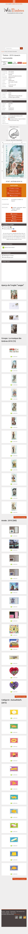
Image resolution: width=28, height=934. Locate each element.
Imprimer (14, 220)
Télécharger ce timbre (8, 255)
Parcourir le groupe (21, 517)
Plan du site (13, 912)
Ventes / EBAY (6, 227)
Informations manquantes (14, 193)
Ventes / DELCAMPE (8, 228)
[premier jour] (14, 306)
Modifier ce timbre (14, 188)
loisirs (16, 118)
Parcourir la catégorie (20, 879)
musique (12, 118)
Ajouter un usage (14, 190)
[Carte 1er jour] (14, 294)
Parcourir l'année (21, 696)
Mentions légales (6, 912)
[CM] (14, 328)
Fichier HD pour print (8, 257)
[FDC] (14, 317)
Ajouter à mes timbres (10, 247)
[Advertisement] (14, 29)
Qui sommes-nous (21, 911)
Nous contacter (14, 195)
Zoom (14, 218)
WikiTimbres (17, 914)
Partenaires (13, 911)
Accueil (2, 51)
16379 (9, 4)
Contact (7, 911)
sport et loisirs (22, 118)
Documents (14, 214)
